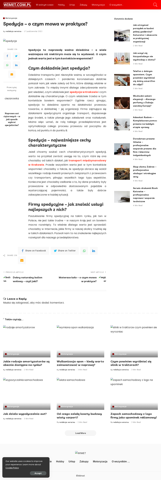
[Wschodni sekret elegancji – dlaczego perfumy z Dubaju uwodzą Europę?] (122, 103)
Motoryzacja (11, 18)
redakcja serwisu (14, 31)
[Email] (12, 74)
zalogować (22, 302)
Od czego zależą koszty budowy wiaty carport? (79, 415)
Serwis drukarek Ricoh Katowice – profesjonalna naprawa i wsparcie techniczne (145, 195)
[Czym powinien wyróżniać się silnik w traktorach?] (134, 341)
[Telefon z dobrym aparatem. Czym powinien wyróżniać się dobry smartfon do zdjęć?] (122, 80)
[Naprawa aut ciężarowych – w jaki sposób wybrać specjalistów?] (12, 102)
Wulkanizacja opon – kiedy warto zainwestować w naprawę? (80, 363)
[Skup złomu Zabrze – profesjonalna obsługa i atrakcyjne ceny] (122, 174)
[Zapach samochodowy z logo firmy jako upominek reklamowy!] (134, 394)
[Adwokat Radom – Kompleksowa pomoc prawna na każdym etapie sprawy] (122, 124)
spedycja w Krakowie (84, 92)
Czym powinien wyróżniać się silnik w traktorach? (131, 363)
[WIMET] (17, 4)
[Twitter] (16, 56)
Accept (38, 473)
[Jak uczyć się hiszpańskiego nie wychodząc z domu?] (122, 58)
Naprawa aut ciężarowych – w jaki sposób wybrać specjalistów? (11, 119)
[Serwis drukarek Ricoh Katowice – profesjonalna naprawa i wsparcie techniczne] (122, 197)
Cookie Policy (12, 467)
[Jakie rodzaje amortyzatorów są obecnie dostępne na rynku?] (26, 341)
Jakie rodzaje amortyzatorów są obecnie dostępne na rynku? (26, 363)
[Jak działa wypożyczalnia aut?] (26, 394)
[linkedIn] (94, 251)
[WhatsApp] (7, 65)
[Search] (155, 4)
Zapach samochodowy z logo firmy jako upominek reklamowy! (134, 415)
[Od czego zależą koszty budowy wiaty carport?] (80, 394)
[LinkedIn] (16, 65)
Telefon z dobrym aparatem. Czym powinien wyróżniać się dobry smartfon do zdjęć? (144, 78)
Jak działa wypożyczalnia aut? (25, 414)
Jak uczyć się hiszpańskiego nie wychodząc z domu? (144, 56)
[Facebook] (7, 56)
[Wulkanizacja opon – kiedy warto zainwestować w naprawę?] (80, 341)
